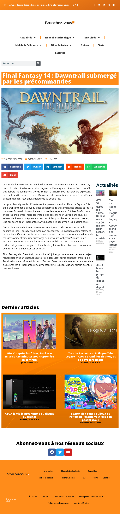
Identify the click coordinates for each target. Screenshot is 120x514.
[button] (12, 167)
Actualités (26, 37)
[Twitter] (99, 5)
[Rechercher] (38, 63)
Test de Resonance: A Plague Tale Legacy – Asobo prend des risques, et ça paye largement (91, 356)
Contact (45, 496)
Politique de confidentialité (91, 496)
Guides (85, 45)
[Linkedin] (104, 5)
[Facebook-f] (94, 5)
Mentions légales (81, 503)
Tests (101, 45)
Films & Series (59, 45)
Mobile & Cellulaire (26, 45)
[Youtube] (114, 5)
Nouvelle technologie (58, 37)
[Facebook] (52, 452)
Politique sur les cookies (58, 503)
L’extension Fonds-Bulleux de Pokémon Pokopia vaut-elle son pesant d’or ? (90, 417)
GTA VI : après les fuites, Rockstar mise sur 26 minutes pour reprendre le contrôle (29, 356)
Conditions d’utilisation (64, 496)
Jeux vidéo (90, 37)
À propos (33, 496)
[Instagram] (109, 5)
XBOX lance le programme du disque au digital (29, 415)
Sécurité (60, 52)
